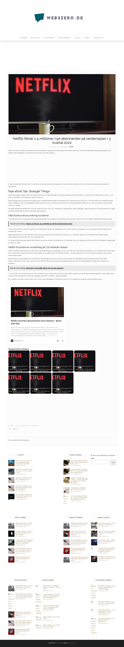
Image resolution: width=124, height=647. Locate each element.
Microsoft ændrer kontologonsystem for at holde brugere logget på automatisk (24, 595)
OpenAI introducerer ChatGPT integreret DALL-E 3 (23, 478)
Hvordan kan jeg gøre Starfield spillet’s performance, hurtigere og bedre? (107, 549)
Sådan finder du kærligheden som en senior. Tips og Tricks (51, 587)
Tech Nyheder (34, 425)
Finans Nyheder (24, 425)
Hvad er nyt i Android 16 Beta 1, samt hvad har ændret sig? (79, 533)
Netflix (15, 429)
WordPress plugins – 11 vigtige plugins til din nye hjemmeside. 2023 (107, 611)
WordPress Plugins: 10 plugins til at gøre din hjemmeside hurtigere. (106, 587)
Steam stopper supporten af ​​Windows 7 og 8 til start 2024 (107, 533)
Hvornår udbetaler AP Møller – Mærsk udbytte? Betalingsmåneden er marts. (79, 497)
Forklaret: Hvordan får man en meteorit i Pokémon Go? (106, 557)
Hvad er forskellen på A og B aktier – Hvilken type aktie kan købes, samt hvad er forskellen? (79, 480)
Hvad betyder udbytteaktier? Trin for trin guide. (78, 488)
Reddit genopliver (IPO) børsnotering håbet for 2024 (22, 558)
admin (71, 147)
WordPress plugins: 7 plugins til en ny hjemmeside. (106, 602)
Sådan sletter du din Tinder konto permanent (51, 625)
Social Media (49, 38)
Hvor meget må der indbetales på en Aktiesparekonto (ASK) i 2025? (79, 462)
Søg (92, 458)
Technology (35, 38)
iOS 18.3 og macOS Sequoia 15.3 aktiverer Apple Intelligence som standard (24, 541)
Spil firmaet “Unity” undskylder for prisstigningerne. (107, 540)
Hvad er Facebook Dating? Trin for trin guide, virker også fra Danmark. (51, 607)
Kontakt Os (98, 38)
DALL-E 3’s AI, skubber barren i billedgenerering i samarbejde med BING (23, 462)
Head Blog (71, 643)
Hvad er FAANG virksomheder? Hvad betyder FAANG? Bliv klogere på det (79, 471)
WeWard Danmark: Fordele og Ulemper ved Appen (23, 524)
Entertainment (64, 38)
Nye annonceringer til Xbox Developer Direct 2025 (106, 524)
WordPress (59, 643)
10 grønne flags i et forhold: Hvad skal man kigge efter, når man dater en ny (51, 596)
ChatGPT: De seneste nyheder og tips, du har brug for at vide (24, 471)
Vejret (87, 38)
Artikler (17, 425)
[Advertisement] (62, 56)
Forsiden (23, 38)
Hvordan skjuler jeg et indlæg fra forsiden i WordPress (106, 620)
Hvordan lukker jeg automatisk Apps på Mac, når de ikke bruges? (24, 533)
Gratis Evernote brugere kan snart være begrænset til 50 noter (79, 558)
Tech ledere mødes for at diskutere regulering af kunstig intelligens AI (24, 487)
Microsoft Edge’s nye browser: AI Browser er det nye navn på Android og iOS (24, 550)
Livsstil (77, 38)
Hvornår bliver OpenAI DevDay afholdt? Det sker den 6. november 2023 (24, 496)
